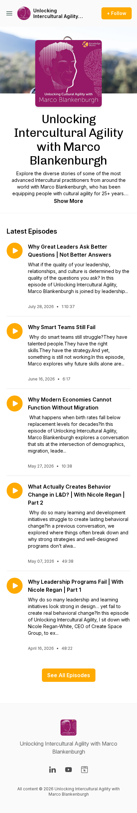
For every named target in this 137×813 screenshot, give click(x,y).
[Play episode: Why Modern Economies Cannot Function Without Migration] (15, 403)
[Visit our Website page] (84, 769)
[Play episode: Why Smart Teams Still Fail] (15, 331)
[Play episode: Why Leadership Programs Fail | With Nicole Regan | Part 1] (15, 586)
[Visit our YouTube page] (68, 769)
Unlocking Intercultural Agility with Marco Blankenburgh (55, 13)
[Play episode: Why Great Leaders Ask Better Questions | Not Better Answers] (15, 251)
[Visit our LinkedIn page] (52, 769)
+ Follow (116, 13)
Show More (68, 201)
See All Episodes (68, 675)
